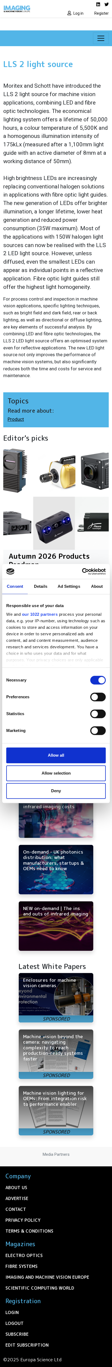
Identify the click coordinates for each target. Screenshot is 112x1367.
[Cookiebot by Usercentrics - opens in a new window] (82, 571)
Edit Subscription (27, 1345)
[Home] (28, 8)
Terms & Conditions (29, 1231)
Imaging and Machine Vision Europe (47, 1277)
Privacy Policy (23, 1220)
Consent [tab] (15, 586)
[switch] (98, 697)
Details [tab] (40, 586)
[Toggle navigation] (101, 38)
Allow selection (56, 773)
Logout (14, 1323)
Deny (56, 790)
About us (16, 1188)
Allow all (56, 755)
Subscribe (17, 1334)
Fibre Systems (21, 1266)
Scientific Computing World (39, 1288)
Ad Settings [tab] (69, 586)
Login (12, 1312)
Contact (15, 1209)
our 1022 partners (40, 614)
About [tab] (97, 586)
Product (16, 419)
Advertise (16, 1198)
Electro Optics (24, 1255)
